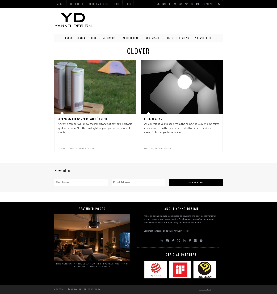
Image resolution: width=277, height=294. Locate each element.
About (60, 4)
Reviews (184, 37)
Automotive (110, 37)
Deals (170, 37)
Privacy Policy (182, 230)
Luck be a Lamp (154, 119)
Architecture (131, 37)
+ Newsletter (203, 37)
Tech (94, 37)
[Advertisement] (164, 20)
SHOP (117, 4)
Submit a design (99, 4)
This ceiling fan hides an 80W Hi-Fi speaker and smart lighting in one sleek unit (92, 265)
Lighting (62, 148)
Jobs (128, 4)
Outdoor (73, 148)
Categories (76, 4)
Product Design (75, 37)
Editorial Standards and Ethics (158, 230)
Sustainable (153, 37)
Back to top (204, 289)
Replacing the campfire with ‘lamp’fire (84, 119)
